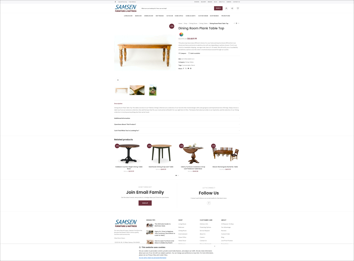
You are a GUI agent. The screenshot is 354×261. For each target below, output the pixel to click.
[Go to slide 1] (176, 175)
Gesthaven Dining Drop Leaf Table (161, 167)
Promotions (225, 244)
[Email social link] (188, 68)
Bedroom (181, 227)
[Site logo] (125, 8)
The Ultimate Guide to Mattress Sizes (163, 225)
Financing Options (205, 227)
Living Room (182, 224)
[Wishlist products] (238, 8)
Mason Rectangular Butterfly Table (225, 167)
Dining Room (193, 23)
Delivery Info (204, 224)
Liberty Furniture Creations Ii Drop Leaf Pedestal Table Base (193, 168)
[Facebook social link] (115, 1)
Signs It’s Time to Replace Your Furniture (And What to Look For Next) (165, 233)
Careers (202, 237)
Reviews (223, 230)
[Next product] (239, 23)
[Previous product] (234, 23)
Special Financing (122, 1)
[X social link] (186, 68)
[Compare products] (232, 8)
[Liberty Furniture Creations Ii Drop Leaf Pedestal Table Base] (193, 154)
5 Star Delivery (132, 1)
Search (218, 8)
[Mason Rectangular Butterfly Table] (225, 154)
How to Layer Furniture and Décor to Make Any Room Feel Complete (164, 243)
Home (180, 23)
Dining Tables (203, 23)
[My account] (226, 8)
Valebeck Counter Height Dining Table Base (128, 168)
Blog (222, 237)
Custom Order (225, 234)
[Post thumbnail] (149, 225)
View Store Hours (119, 238)
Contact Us (203, 240)
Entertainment (182, 234)
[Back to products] (236, 23)
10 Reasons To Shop (227, 224)
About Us (202, 234)
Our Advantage (226, 227)
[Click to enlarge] (118, 80)
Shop (185, 23)
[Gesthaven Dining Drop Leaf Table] (161, 154)
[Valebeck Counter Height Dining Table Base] (129, 154)
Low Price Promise (227, 240)
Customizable (186, 65)
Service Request (205, 230)
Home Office (182, 237)
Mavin (193, 65)
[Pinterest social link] (191, 68)
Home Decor (182, 240)
